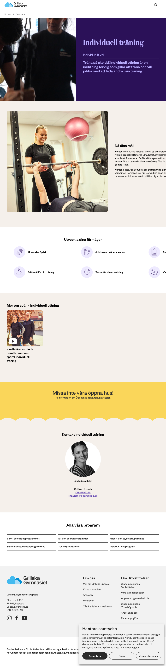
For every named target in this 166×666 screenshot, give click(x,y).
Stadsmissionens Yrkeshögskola (130, 605)
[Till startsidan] (16, 4)
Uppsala (8, 14)
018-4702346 (83, 492)
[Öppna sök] (155, 4)
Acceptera (95, 656)
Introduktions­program (122, 546)
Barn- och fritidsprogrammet (23, 538)
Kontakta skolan (92, 589)
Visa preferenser (148, 656)
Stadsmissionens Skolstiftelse (130, 585)
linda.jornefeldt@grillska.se (83, 495)
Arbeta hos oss (129, 612)
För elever (88, 600)
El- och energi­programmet (73, 538)
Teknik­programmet (69, 546)
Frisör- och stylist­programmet (127, 538)
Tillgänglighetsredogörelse (97, 606)
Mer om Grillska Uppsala (96, 583)
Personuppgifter (130, 618)
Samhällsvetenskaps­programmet (26, 546)
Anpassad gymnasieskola (135, 598)
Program (20, 14)
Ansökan (88, 594)
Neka (122, 656)
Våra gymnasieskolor (132, 592)
